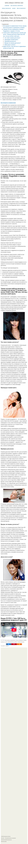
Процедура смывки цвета (11, 39)
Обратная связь (4, 841)
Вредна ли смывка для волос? (13, 43)
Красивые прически (14, 2)
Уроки (14, 8)
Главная (7, 5)
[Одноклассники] (19, 644)
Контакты (2, 837)
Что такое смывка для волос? (12, 38)
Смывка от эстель (4, 641)
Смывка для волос (20, 641)
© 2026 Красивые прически (5, 836)
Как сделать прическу (16, 5)
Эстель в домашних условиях (20, 640)
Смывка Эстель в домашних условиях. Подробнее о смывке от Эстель (13, 30)
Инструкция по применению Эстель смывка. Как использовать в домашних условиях (15, 26)
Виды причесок (6, 8)
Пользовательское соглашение (10, 837)
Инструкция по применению (8, 102)
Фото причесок (21, 8)
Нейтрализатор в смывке (12, 641)
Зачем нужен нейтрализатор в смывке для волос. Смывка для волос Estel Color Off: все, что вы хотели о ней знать (14, 34)
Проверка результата (10, 41)
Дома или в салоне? (10, 44)
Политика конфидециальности (6, 839)
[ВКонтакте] (8, 644)
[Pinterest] (14, 644)
